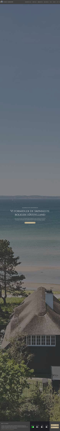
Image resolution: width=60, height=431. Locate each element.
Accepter (55, 427)
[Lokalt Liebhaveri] (7, 2)
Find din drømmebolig (30, 222)
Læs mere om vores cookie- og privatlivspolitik (7, 429)
